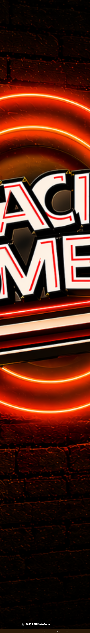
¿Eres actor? (59, 631)
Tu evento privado (37, 631)
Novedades (30, 631)
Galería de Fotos (45, 631)
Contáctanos (66, 631)
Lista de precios (52, 631)
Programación (23, 631)
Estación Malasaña (38, 624)
